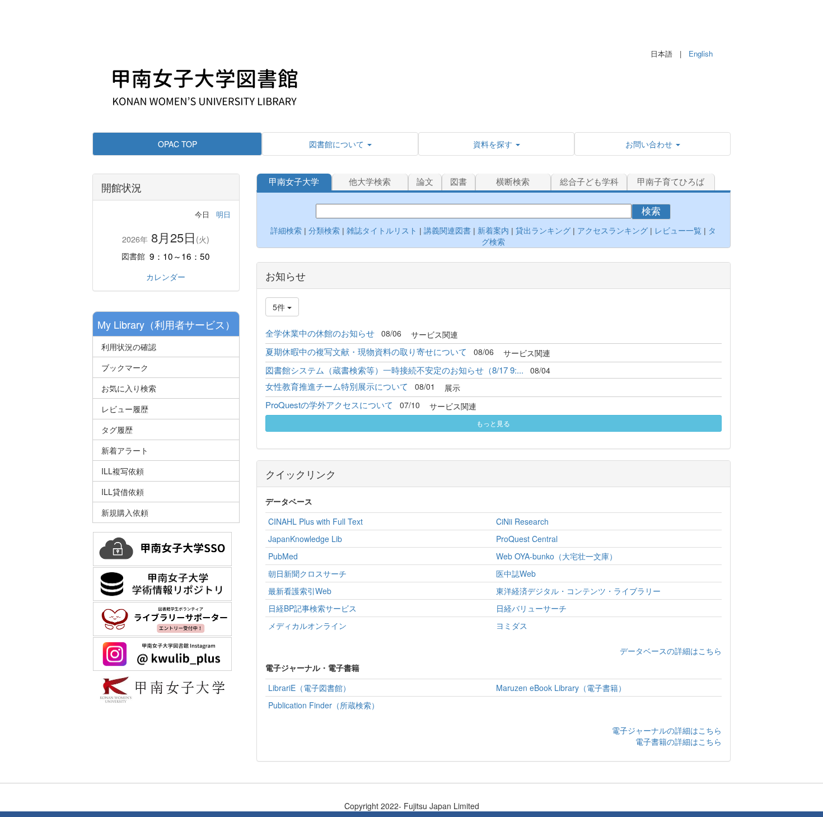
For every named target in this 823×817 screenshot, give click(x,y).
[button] (340, 144)
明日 (223, 214)
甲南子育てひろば (670, 181)
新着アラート (124, 450)
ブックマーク (124, 367)
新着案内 (493, 230)
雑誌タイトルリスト (380, 230)
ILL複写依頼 (122, 471)
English (701, 53)
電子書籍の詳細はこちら (678, 741)
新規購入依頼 (124, 512)
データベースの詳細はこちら (671, 650)
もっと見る (493, 423)
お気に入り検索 (128, 388)
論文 (425, 181)
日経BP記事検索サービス (312, 608)
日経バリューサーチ (531, 608)
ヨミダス (511, 625)
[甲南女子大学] (162, 687)
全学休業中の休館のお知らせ (320, 333)
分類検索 (324, 230)
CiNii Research (522, 521)
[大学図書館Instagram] (162, 652)
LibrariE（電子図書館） (309, 687)
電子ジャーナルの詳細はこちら (667, 730)
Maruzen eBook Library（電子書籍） (561, 687)
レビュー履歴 (124, 408)
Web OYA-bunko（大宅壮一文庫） (556, 556)
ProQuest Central (527, 538)
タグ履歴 (117, 429)
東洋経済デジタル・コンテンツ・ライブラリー (578, 590)
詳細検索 (286, 230)
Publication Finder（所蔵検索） (323, 705)
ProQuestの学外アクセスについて (329, 404)
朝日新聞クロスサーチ (307, 573)
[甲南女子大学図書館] (204, 84)
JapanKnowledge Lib (305, 538)
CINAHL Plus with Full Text (315, 521)
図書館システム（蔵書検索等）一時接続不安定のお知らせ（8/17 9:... (394, 370)
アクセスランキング (612, 230)
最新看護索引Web (299, 590)
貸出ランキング (543, 230)
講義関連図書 (446, 230)
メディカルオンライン (307, 625)
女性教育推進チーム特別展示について (336, 386)
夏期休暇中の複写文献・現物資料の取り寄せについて (366, 351)
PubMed (283, 556)
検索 (651, 211)
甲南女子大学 (294, 181)
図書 (458, 181)
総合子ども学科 (589, 181)
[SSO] (162, 547)
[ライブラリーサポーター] (162, 617)
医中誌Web (516, 573)
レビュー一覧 (678, 230)
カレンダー (165, 276)
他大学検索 (370, 181)
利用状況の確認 (128, 346)
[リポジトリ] (162, 582)
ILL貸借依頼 (122, 491)
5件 (280, 306)
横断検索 (513, 181)
